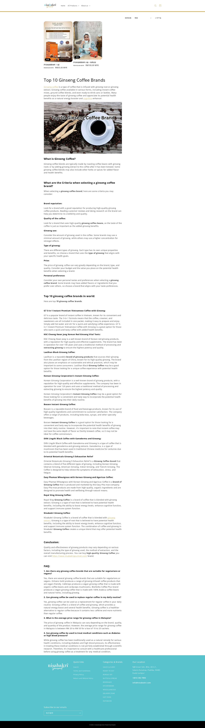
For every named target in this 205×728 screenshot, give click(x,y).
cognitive (87, 98)
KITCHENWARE (108, 686)
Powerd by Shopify (110, 725)
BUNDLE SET (107, 675)
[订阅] (79, 713)
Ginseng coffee (51, 87)
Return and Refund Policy (83, 678)
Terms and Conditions (81, 671)
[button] (73, 5)
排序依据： (129, 18)
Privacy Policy (78, 675)
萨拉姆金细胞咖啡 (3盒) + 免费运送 (84, 62)
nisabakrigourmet (99, 725)
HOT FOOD (107, 697)
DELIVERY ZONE (109, 693)
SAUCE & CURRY (109, 667)
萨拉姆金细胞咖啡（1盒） (52, 65)
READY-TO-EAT (108, 671)
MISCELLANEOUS (109, 690)
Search (76, 667)
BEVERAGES (107, 682)
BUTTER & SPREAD (110, 678)
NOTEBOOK (107, 701)
